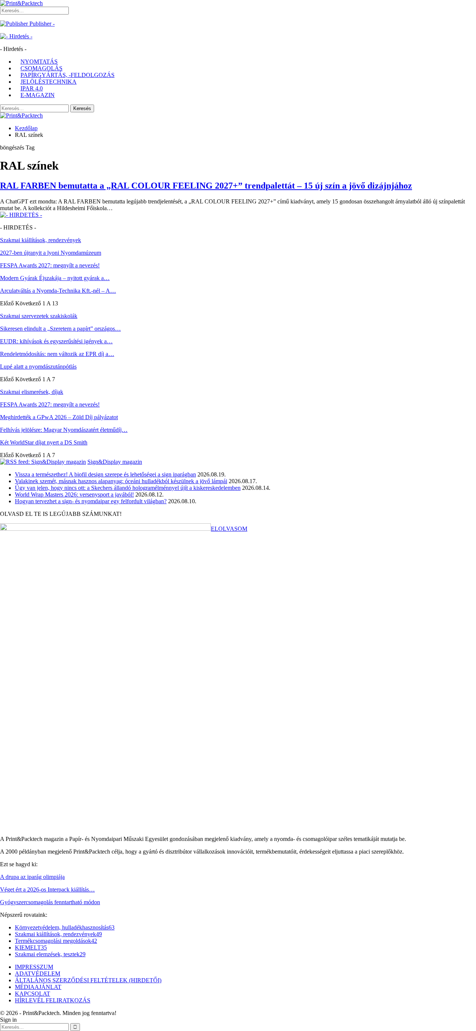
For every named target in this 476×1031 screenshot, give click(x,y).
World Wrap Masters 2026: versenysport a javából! (74, 494)
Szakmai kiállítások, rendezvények (58, 934)
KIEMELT (31, 947)
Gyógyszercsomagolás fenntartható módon (50, 902)
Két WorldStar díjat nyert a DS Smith (43, 442)
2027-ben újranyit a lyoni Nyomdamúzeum (50, 253)
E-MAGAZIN (37, 95)
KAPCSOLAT (32, 993)
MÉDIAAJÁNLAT (38, 987)
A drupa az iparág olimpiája (32, 877)
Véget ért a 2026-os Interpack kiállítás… (47, 889)
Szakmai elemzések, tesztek (50, 954)
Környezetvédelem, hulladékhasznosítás (65, 927)
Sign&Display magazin (114, 462)
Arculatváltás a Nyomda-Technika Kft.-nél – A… (58, 291)
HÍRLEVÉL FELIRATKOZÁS (52, 1000)
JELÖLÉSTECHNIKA (48, 81)
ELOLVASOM (229, 529)
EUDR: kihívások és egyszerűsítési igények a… (56, 341)
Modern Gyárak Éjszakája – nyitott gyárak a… (55, 278)
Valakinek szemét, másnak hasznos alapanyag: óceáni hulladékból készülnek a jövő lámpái (121, 481)
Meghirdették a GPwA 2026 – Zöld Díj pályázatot (59, 417)
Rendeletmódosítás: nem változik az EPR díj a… (57, 354)
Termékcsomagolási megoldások (56, 941)
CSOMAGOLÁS (41, 68)
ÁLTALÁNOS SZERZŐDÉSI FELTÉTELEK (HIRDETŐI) (88, 980)
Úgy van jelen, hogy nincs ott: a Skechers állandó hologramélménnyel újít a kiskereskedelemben (128, 488)
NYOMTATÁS (39, 61)
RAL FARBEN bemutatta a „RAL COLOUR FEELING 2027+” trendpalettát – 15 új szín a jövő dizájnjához (206, 185)
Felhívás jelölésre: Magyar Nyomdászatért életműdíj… (64, 430)
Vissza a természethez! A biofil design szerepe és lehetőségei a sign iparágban (105, 474)
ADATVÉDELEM (37, 973)
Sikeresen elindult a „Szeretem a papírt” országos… (60, 328)
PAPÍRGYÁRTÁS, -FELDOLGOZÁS (67, 75)
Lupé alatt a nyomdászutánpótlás (38, 366)
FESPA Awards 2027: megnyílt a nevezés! (50, 265)
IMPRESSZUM (34, 967)
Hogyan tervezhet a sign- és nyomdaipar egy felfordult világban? (91, 501)
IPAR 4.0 (31, 88)
